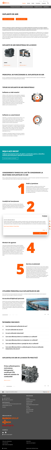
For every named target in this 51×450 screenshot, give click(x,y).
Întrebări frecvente (38, 6)
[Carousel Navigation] (47, 314)
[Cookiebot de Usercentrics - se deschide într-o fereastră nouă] (42, 216)
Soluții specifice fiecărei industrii (32, 404)
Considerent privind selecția (27, 6)
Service (27, 406)
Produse (27, 398)
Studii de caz (46, 6)
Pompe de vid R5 (29, 401)
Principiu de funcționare (15, 6)
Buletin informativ (29, 411)
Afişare (44, 230)
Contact (40, 1)
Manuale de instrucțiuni (30, 399)
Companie (28, 407)
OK (40, 233)
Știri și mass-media (29, 409)
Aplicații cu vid (29, 403)
